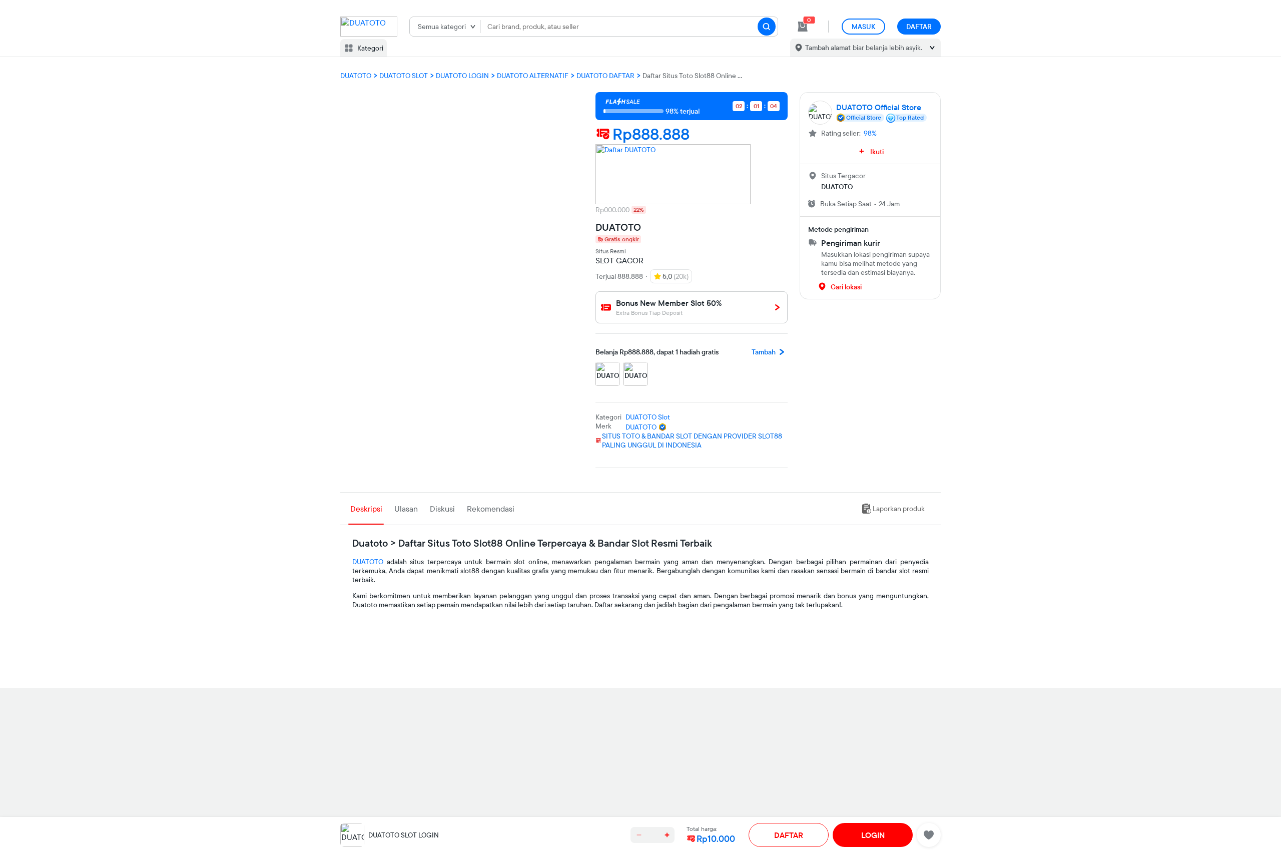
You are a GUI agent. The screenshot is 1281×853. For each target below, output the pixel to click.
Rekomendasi (490, 509)
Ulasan (406, 509)
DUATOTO (367, 561)
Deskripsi (366, 509)
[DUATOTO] (673, 174)
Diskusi (442, 509)
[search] (767, 27)
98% (870, 133)
